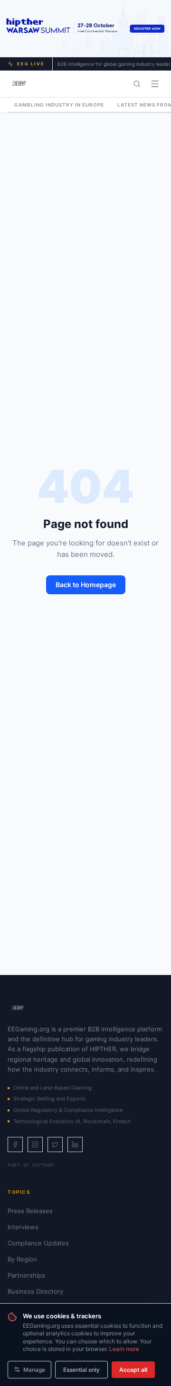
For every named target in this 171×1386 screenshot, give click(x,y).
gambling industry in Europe (59, 104)
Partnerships (26, 1275)
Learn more (124, 1348)
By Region (22, 1259)
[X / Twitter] (55, 1144)
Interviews (23, 1227)
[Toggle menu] (154, 83)
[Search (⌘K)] (136, 83)
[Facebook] (15, 1144)
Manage (34, 1369)
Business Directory (35, 1291)
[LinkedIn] (75, 1144)
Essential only (81, 1369)
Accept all (133, 1369)
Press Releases (30, 1211)
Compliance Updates (38, 1243)
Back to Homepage (86, 585)
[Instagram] (35, 1144)
